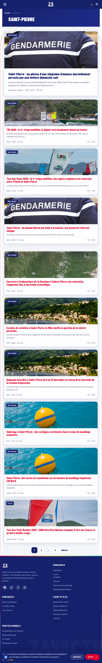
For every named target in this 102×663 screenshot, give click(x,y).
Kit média (6, 639)
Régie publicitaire (60, 610)
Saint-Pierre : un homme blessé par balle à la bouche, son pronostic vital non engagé (48, 229)
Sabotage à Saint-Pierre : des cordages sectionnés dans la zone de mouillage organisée (48, 433)
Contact (56, 618)
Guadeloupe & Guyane (62, 589)
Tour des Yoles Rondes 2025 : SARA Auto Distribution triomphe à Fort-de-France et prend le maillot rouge (51, 531)
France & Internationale (62, 585)
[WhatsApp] (24, 587)
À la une (56, 581)
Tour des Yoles (8, 606)
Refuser (77, 657)
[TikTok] (11, 587)
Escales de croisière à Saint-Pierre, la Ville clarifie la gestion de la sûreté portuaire (46, 329)
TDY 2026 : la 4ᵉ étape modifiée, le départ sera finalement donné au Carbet (47, 129)
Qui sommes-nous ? (61, 602)
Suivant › (65, 550)
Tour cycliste (7, 610)
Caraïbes (57, 577)
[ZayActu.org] (51, 4)
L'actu (55, 574)
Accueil (7, 13)
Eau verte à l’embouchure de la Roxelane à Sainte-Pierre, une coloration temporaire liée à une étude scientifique (45, 283)
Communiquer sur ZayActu (12, 631)
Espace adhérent (60, 606)
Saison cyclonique (9, 602)
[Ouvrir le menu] (5, 4)
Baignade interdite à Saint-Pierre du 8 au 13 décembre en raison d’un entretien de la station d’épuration (50, 381)
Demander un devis (10, 643)
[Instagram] (18, 587)
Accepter (92, 657)
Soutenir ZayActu (60, 614)
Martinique (57, 570)
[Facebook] (4, 587)
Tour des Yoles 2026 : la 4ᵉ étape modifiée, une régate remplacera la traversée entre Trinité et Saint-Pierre (49, 180)
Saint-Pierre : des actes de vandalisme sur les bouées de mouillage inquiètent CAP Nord (49, 479)
